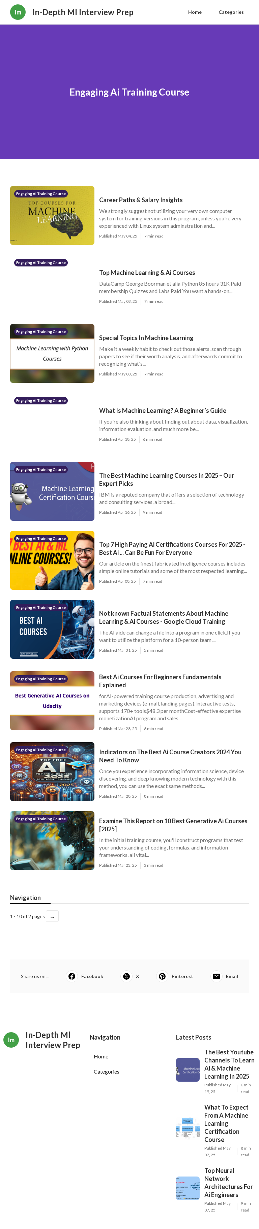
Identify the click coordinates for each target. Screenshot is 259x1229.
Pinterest (182, 976)
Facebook (92, 976)
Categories (231, 12)
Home (195, 12)
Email (232, 976)
